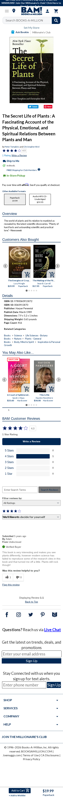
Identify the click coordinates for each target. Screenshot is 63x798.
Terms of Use (31, 755)
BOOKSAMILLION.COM (36, 751)
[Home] (31, 11)
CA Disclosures (50, 755)
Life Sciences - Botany (37, 335)
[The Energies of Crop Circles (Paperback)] (20, 262)
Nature (17, 338)
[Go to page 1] (26, 291)
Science (18, 335)
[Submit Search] (56, 20)
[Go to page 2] (29, 290)
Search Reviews (49, 489)
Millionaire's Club (41, 32)
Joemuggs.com (12, 755)
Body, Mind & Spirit (24, 342)
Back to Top (31, 601)
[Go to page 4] (34, 290)
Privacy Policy (31, 759)
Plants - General (33, 338)
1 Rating (6, 155)
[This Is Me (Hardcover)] (44, 376)
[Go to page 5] (36, 290)
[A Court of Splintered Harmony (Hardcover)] (19, 375)
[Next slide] (57, 266)
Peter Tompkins (12, 146)
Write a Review (19, 155)
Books (7, 335)
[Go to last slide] (5, 266)
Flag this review (11, 584)
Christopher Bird (31, 146)
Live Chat (52, 629)
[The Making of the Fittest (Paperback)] (44, 261)
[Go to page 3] (31, 290)
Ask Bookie (22, 32)
